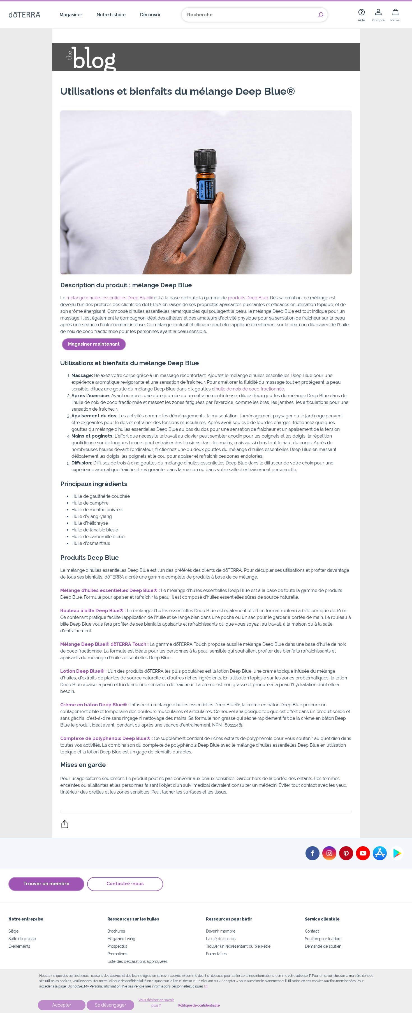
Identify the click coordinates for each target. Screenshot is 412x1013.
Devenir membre (220, 931)
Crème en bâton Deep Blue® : (95, 704)
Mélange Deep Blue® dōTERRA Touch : (104, 644)
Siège (13, 931)
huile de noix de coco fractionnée (250, 389)
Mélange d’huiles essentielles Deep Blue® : (110, 590)
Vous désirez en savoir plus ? (156, 1002)
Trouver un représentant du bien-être (238, 946)
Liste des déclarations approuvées (137, 961)
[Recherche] (321, 14)
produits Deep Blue (248, 297)
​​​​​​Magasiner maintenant (94, 344)
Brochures (116, 931)
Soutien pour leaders (323, 938)
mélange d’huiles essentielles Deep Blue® (109, 297)
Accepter (61, 1005)
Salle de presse (22, 938)
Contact (312, 931)
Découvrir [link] (150, 14)
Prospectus (117, 946)
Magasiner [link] (71, 14)
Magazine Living (121, 938)
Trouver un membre (46, 883)
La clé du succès (221, 938)
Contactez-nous (125, 883)
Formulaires (216, 953)
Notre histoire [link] (111, 14)
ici (206, 986)
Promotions (117, 953)
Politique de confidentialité (198, 1005)
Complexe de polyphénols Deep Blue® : (106, 738)
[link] (361, 14)
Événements (19, 946)
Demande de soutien (323, 946)
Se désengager (110, 1005)
